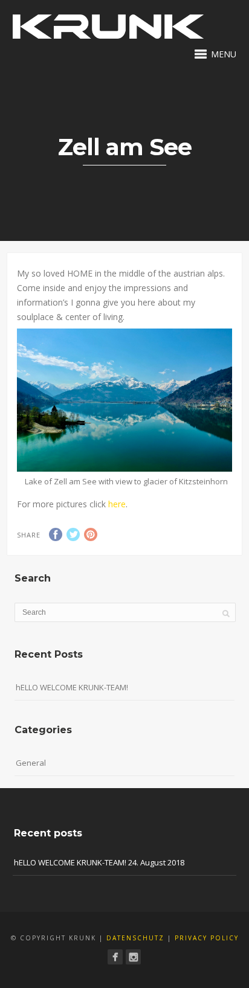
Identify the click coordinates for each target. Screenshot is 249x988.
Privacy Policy (207, 938)
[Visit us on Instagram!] (133, 956)
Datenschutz (135, 938)
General (31, 762)
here (117, 504)
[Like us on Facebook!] (115, 956)
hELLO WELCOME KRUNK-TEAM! (72, 687)
